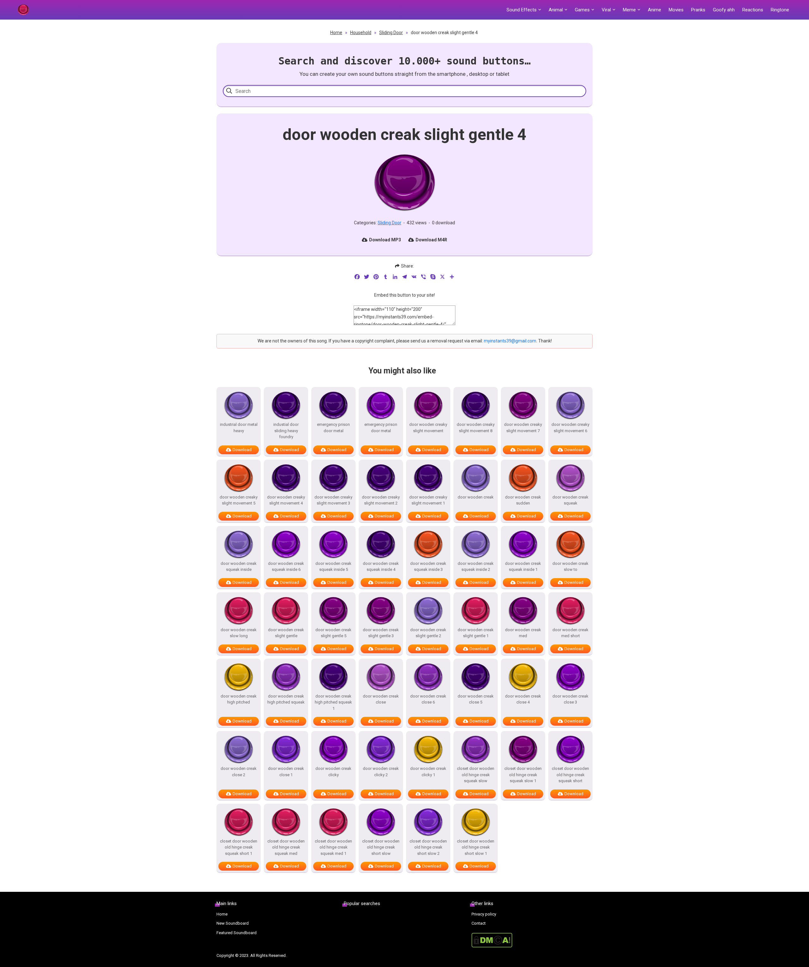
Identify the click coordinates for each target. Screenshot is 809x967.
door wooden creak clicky (333, 771)
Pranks (698, 10)
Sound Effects (522, 10)
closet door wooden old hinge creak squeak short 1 (238, 847)
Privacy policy (483, 914)
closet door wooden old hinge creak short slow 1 (475, 847)
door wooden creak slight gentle (286, 632)
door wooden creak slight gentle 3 (381, 632)
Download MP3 (385, 239)
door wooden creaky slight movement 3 (333, 500)
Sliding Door (391, 32)
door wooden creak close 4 (523, 699)
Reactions (752, 10)
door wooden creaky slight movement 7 (523, 427)
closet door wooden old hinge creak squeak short (570, 774)
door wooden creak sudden (523, 500)
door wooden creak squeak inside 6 (286, 566)
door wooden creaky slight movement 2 (381, 500)
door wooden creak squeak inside (239, 566)
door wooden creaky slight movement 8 (476, 427)
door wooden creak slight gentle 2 (428, 632)
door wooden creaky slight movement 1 (428, 500)
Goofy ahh (724, 10)
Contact (478, 923)
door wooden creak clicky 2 (381, 771)
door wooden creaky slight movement (428, 427)
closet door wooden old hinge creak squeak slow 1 (523, 774)
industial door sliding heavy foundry (286, 430)
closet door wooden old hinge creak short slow (380, 847)
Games (582, 10)
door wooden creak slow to (570, 566)
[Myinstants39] (23, 10)
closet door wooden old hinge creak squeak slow (475, 774)
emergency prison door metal (333, 427)
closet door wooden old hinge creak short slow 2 (428, 847)
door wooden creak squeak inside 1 (523, 566)
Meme (629, 10)
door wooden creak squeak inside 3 (428, 566)
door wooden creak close (381, 699)
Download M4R (431, 239)
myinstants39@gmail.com (510, 340)
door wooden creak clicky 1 (428, 771)
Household (360, 32)
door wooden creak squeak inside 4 (381, 566)
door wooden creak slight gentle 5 (333, 632)
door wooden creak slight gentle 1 (476, 632)
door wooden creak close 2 (239, 771)
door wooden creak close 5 (476, 699)
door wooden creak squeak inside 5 (333, 566)
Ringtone (780, 10)
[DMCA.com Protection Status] (532, 940)
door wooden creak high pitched (239, 699)
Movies (676, 10)
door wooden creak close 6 (428, 699)
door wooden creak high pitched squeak (286, 699)
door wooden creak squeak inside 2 (476, 566)
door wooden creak (476, 497)
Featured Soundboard (236, 932)
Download (242, 449)
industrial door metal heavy (239, 427)
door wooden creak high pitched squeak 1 (333, 702)
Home (336, 32)
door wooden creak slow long (239, 632)
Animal (556, 10)
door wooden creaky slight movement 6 (570, 427)
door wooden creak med (523, 632)
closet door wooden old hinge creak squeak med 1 (333, 847)
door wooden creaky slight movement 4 (286, 500)
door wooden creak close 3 (570, 699)
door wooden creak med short (570, 632)
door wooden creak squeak (570, 500)
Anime (654, 10)
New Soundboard (232, 923)
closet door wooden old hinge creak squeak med (286, 847)
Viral (606, 10)
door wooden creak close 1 (286, 771)
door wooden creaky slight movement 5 (239, 500)
